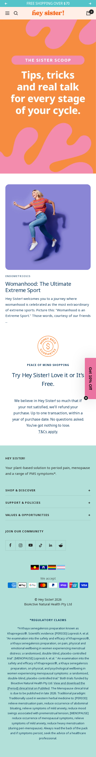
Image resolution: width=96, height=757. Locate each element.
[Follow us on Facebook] (10, 545)
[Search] (16, 13)
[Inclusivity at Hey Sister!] (48, 567)
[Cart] (88, 13)
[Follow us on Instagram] (20, 545)
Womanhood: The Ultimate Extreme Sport (38, 287)
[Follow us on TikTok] (40, 545)
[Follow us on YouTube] (30, 545)
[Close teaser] (86, 398)
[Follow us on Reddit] (61, 545)
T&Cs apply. (48, 431)
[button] (90, 378)
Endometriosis (18, 276)
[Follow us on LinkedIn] (51, 545)
